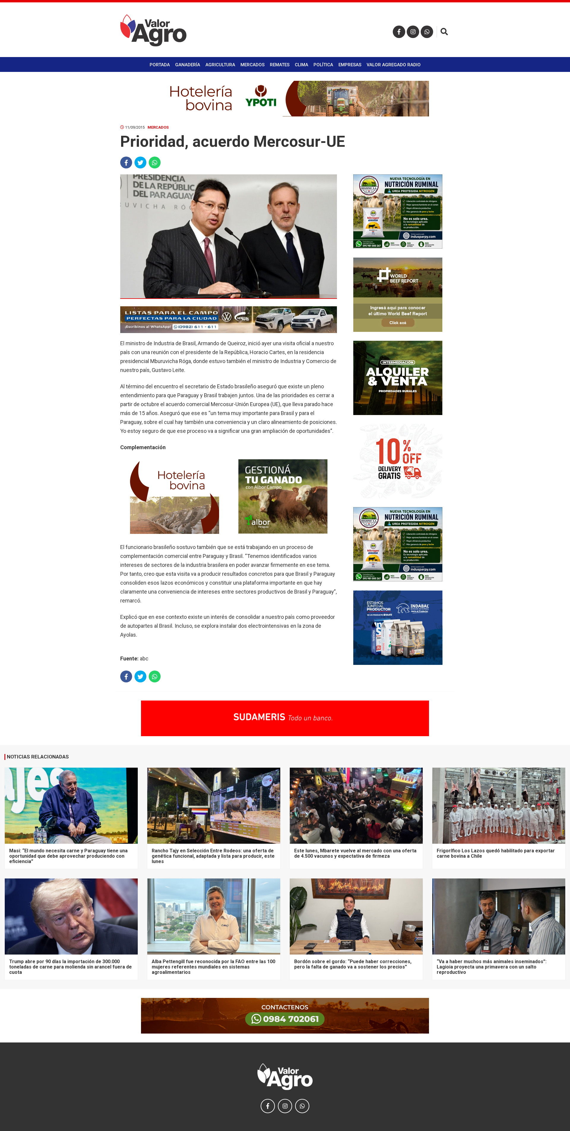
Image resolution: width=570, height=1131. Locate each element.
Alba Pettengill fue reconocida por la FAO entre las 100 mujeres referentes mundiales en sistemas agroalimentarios (213, 967)
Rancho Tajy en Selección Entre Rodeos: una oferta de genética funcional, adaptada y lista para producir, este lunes (213, 856)
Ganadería (187, 64)
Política (323, 64)
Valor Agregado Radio (394, 64)
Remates (279, 64)
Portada (160, 64)
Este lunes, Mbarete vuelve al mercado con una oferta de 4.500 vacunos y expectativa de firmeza (355, 853)
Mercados (252, 64)
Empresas (349, 64)
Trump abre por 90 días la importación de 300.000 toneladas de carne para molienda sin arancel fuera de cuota (70, 967)
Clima (301, 64)
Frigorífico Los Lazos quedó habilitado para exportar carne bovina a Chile (496, 853)
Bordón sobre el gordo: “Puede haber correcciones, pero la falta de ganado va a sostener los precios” (352, 964)
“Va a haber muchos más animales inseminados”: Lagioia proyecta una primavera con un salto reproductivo (492, 967)
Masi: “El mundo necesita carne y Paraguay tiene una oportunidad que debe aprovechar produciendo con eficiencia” (68, 856)
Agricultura (220, 64)
